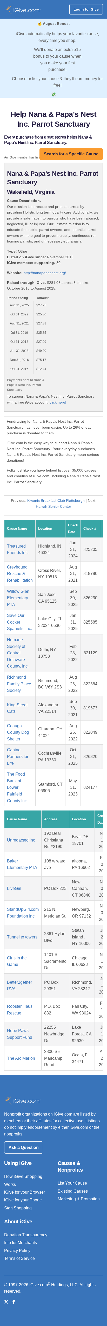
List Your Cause (72, 1183)
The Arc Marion (21, 1058)
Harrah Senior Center (53, 506)
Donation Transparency (25, 1235)
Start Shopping (18, 1208)
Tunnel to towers (22, 937)
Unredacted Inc (21, 840)
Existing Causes (73, 1191)
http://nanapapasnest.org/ (45, 273)
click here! (58, 402)
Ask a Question (24, 1147)
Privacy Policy (17, 1250)
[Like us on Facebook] (13, 1302)
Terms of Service (19, 1258)
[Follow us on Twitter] (6, 1302)
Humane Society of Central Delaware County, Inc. (18, 653)
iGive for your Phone (23, 1200)
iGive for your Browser (24, 1192)
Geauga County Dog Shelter (18, 732)
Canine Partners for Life (17, 756)
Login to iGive (86, 9)
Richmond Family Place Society (19, 684)
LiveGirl (14, 888)
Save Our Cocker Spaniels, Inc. (19, 622)
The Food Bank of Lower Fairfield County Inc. (17, 787)
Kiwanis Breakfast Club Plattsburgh (56, 500)
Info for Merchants (20, 1242)
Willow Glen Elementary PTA (18, 598)
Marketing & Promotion (79, 1199)
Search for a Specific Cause (71, 154)
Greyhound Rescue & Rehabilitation (20, 573)
